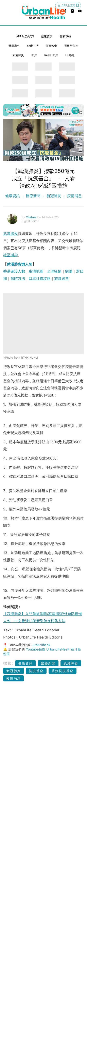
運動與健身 (71, 45)
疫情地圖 (36, 271)
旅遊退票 (61, 278)
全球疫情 (54, 271)
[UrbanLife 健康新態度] (43, 12)
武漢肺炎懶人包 (19, 264)
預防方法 (18, 278)
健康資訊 (46, 36)
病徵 (68, 271)
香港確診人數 (14, 271)
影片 (34, 55)
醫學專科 (14, 45)
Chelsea (31, 217)
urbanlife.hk (41, 645)
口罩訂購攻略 (40, 278)
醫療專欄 (65, 36)
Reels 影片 (51, 55)
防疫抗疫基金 (62, 671)
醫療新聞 (33, 196)
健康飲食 (51, 45)
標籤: (8, 663)
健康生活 (32, 45)
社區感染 (10, 255)
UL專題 (70, 55)
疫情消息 (74, 196)
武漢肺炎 (10, 233)
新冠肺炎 (18, 55)
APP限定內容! (25, 36)
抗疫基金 (36, 671)
